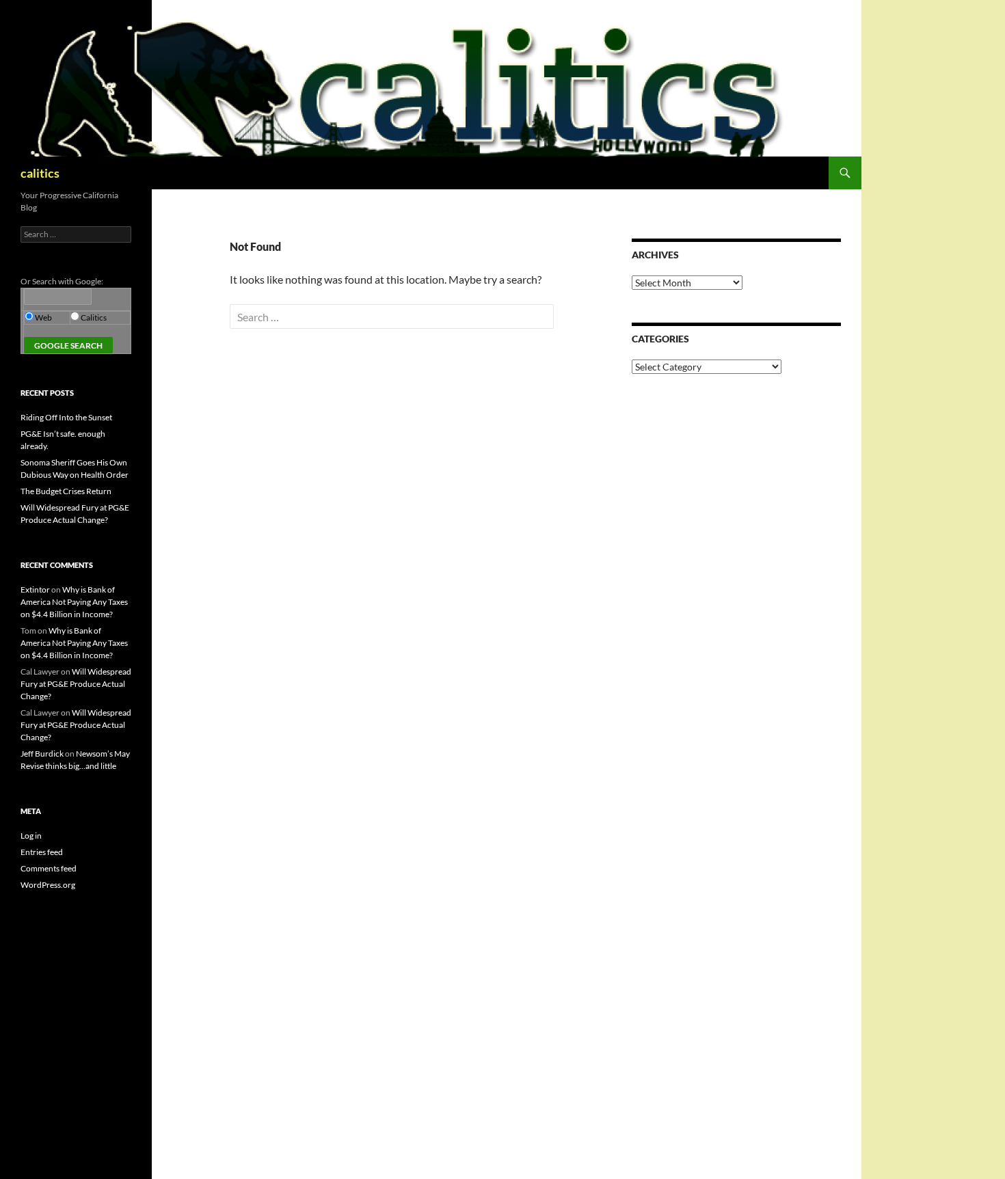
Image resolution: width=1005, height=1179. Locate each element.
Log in (31, 835)
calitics (40, 172)
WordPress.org (48, 885)
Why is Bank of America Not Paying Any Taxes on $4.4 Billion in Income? (74, 601)
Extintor (35, 589)
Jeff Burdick (42, 753)
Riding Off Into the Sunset (66, 417)
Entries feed (42, 852)
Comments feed (49, 868)
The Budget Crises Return (66, 491)
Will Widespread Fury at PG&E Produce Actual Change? (76, 683)
